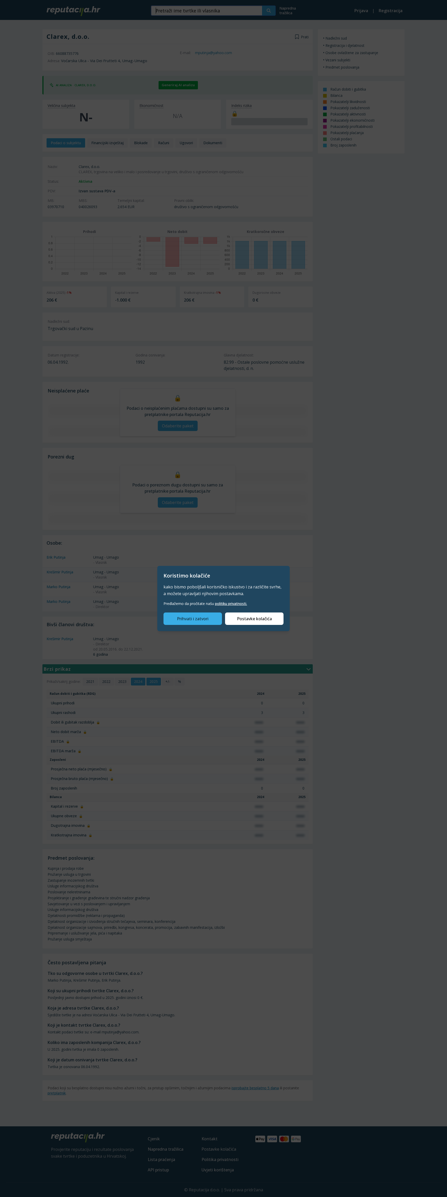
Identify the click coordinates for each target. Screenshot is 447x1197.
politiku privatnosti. (231, 603)
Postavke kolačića (254, 619)
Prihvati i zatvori (192, 619)
